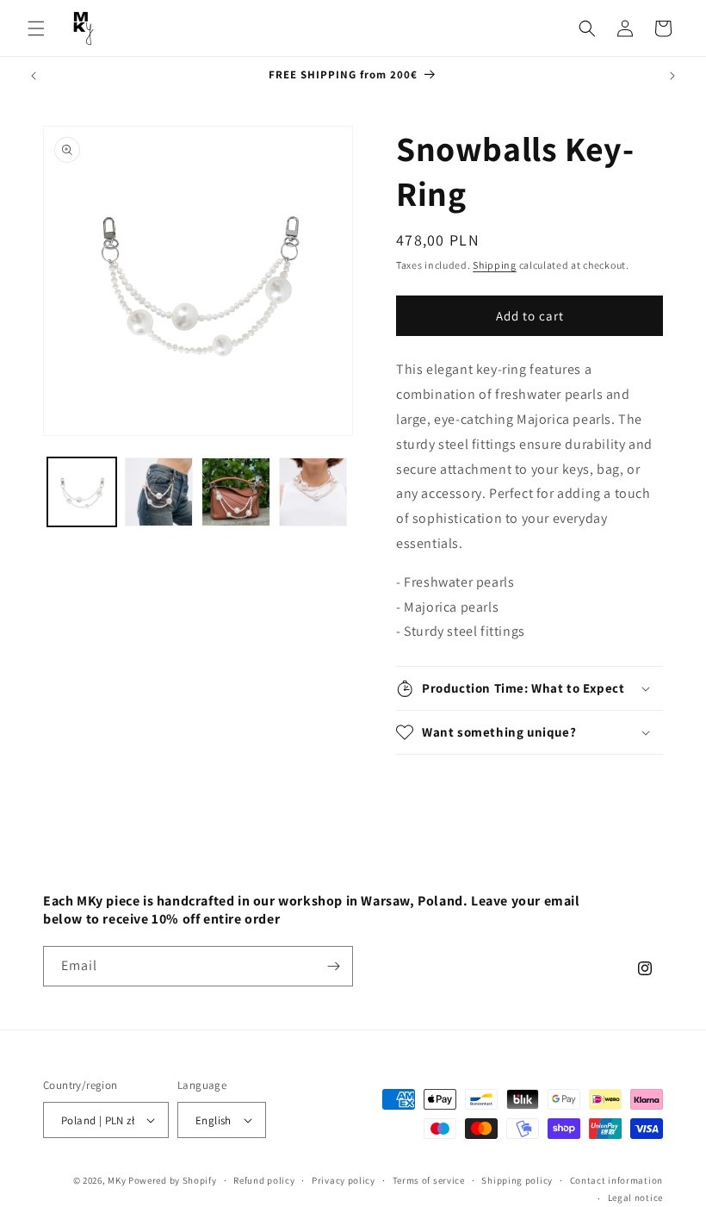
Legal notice (635, 1197)
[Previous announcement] (34, 76)
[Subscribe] (333, 966)
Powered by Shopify (172, 1180)
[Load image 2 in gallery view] (159, 491)
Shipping (495, 264)
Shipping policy (517, 1180)
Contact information (616, 1180)
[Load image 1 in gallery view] (81, 491)
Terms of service (429, 1180)
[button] (36, 28)
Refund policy (263, 1180)
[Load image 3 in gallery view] (235, 491)
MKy (117, 1180)
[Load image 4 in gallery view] (313, 491)
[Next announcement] (672, 76)
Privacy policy (343, 1180)
